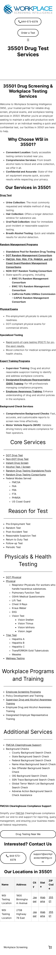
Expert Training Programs (15, 361)
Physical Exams (9, 309)
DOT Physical (13, 577)
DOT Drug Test (14, 455)
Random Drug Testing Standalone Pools (28, 470)
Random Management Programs (19, 244)
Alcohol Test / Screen (18, 466)
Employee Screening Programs (23, 691)
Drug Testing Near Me (28, 834)
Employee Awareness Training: (24, 391)
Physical (10, 581)
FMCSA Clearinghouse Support (23, 744)
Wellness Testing (15, 658)
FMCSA (20, 813)
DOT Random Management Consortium (29, 255)
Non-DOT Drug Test (17, 459)
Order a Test (28, 32)
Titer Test (11, 635)
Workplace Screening (15, 947)
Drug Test (6, 195)
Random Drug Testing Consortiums (26, 474)
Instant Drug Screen (17, 462)
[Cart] (50, 947)
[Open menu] (28, 40)
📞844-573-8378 (28, 21)
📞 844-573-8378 (13, 857)
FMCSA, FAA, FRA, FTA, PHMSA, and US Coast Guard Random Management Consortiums (29, 263)
